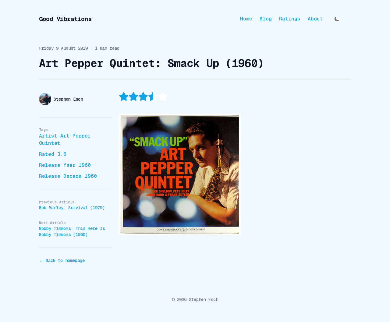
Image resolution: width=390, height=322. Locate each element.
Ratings (289, 19)
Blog (266, 19)
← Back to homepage (62, 260)
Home (246, 19)
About (315, 19)
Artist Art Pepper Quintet (65, 139)
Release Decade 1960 (68, 176)
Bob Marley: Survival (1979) (72, 207)
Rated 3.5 (52, 154)
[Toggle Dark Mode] (337, 19)
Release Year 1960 (65, 165)
